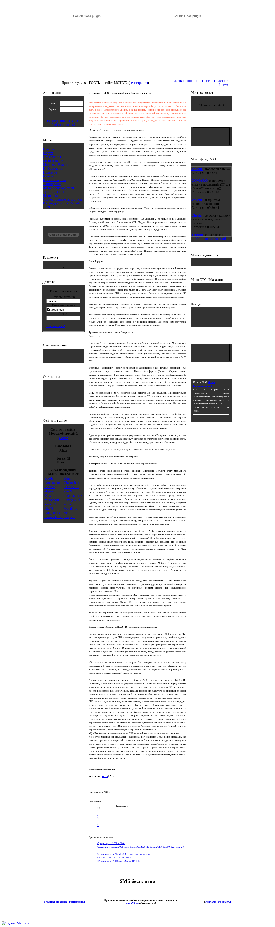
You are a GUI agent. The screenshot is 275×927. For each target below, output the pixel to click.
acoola (48, 478)
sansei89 (50, 504)
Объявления (52, 157)
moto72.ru (132, 903)
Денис (68, 513)
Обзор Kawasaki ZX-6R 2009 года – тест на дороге (123, 854)
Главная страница (55, 901)
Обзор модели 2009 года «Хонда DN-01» (118, 861)
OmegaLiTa (72, 500)
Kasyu (48, 495)
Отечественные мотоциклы (63, 199)
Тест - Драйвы (53, 192)
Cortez (63, 438)
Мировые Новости (56, 164)
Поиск (206, 81)
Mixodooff (51, 500)
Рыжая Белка (53, 517)
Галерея (48, 176)
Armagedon (52, 482)
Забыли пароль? (63, 124)
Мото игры (51, 195)
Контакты (224, 901)
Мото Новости (53, 161)
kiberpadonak (73, 495)
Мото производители (58, 188)
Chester (49, 487)
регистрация (139, 83)
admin (68, 478)
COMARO (71, 487)
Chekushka (71, 482)
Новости (193, 81)
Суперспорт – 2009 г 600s (111, 843)
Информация (52, 168)
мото (105, 776)
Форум (223, 84)
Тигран (69, 517)
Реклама (210, 901)
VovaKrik (70, 508)
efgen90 (49, 491)
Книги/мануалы (54, 180)
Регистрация (77, 901)
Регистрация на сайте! (63, 121)
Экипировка (52, 184)
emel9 (68, 491)
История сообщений (211, 238)
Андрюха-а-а (53, 513)
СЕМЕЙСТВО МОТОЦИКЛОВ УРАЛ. (117, 857)
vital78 (49, 508)
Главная (178, 81)
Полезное (221, 81)
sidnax (68, 504)
